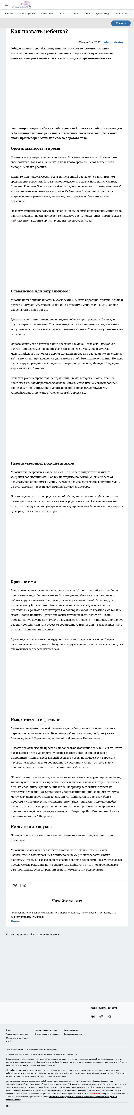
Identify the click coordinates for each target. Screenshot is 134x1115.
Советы (9, 13)
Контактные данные (73, 1034)
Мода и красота (27, 13)
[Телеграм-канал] (101, 1016)
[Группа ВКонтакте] (93, 1016)
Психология (47, 13)
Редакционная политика (17, 1034)
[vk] (15, 885)
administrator (113, 42)
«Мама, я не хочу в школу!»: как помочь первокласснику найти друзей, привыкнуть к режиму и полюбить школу (63, 916)
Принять (121, 23)
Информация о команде (46, 1030)
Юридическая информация (47, 1034)
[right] (130, 14)
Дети (87, 13)
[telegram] (25, 885)
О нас (8, 1030)
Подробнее (61, 1076)
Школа (62, 13)
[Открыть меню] (7, 4)
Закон (75, 13)
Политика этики (71, 1030)
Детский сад (102, 13)
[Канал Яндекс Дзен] (109, 1016)
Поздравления (122, 13)
